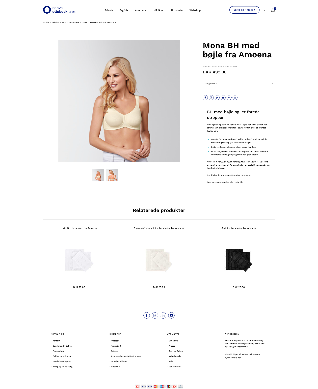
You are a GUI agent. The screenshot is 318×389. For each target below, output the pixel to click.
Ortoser (114, 351)
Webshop (195, 10)
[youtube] (223, 97)
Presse (172, 346)
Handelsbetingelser (62, 361)
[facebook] (205, 97)
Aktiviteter (177, 10)
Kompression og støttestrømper (126, 356)
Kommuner (141, 10)
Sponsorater (175, 366)
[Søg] (267, 7)
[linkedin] (217, 97)
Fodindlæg (116, 346)
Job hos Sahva (176, 351)
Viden (171, 361)
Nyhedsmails (175, 356)
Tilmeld (228, 354)
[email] (229, 97)
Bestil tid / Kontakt (244, 9)
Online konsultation (62, 356)
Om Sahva (173, 341)
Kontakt (56, 341)
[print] (235, 97)
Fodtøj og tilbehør (119, 361)
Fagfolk (123, 10)
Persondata (58, 351)
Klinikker (159, 10)
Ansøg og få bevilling (62, 366)
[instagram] (211, 97)
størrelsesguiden (229, 175)
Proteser (115, 341)
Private (109, 10)
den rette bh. (236, 182)
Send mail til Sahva (62, 346)
